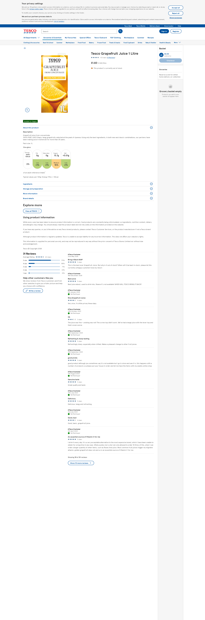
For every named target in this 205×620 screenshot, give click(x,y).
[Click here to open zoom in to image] (27, 110)
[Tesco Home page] (29, 31)
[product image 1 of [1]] (54, 82)
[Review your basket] (161, 55)
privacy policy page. (36, 9)
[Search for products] (120, 31)
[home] (24, 48)
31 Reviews (111, 57)
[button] (128, 25)
